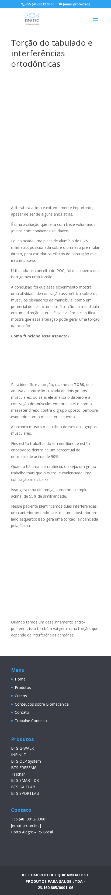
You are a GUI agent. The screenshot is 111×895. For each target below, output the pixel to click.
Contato (22, 712)
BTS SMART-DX (25, 780)
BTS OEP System (26, 761)
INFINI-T (18, 754)
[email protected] (26, 825)
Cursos (21, 695)
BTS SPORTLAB (25, 793)
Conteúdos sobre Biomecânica (42, 704)
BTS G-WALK (22, 748)
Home (20, 679)
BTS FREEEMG (24, 767)
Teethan (18, 774)
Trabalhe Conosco (31, 720)
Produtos (23, 687)
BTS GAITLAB (23, 786)
